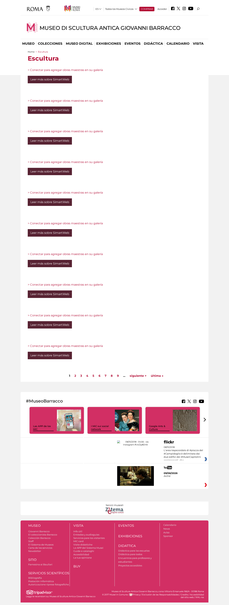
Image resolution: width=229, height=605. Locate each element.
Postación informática (41, 581)
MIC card (78, 541)
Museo (28, 44)
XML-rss (200, 597)
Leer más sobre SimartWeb (49, 79)
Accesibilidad (81, 554)
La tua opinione (82, 557)
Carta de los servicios (40, 547)
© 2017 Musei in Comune (115, 594)
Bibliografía (35, 577)
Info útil (77, 531)
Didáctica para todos (130, 554)
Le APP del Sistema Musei (88, 547)
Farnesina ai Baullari (40, 564)
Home (31, 51)
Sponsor (168, 536)
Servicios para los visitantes (89, 538)
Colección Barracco (39, 538)
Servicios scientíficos (48, 573)
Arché (167, 476)
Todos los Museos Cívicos (119, 9)
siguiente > (138, 375)
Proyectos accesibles (130, 565)
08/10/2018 (183, 454)
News (166, 528)
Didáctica (153, 44)
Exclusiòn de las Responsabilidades (160, 594)
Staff (30, 541)
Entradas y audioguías (86, 534)
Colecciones (50, 44)
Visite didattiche (82, 544)
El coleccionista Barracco (42, 534)
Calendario (178, 44)
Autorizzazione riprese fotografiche (48, 584)
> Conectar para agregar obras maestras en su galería (65, 70)
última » (157, 375)
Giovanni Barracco (39, 531)
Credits (184, 594)
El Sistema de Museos (40, 544)
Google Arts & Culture (157, 428)
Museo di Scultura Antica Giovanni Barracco (110, 28)
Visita (198, 44)
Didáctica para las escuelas (134, 550)
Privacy (136, 594)
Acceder (162, 9)
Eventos (132, 44)
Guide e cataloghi (83, 551)
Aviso (166, 532)
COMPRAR (147, 9)
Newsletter (34, 551)
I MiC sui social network (100, 428)
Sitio (32, 559)
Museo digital (79, 44)
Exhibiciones (108, 44)
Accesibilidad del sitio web (192, 596)
